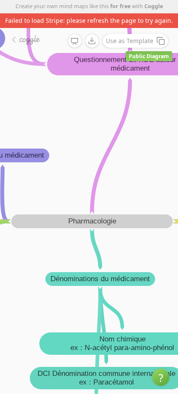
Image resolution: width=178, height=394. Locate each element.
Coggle (153, 6)
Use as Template (129, 41)
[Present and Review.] (75, 41)
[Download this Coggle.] (92, 41)
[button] (160, 377)
